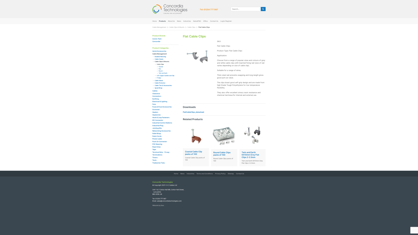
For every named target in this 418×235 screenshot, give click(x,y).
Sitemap (231, 174)
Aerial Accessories (159, 51)
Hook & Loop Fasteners (160, 117)
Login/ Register (226, 21)
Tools (154, 160)
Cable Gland (159, 80)
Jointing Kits (157, 128)
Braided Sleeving (160, 56)
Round (161, 71)
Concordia (156, 41)
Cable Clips (191, 27)
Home (154, 21)
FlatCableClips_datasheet (193, 112)
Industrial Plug (157, 125)
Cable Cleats (159, 59)
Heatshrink (156, 115)
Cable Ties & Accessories (163, 85)
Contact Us (214, 21)
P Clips (159, 78)
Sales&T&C (197, 21)
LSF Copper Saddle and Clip (165, 75)
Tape (154, 149)
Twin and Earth (163, 73)
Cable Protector (160, 83)
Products (162, 21)
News (179, 21)
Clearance (156, 93)
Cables (155, 91)
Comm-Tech (157, 39)
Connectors (156, 96)
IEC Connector (157, 120)
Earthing (155, 99)
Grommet (155, 109)
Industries (187, 21)
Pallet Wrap (156, 133)
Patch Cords (157, 136)
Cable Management (159, 27)
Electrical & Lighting (159, 101)
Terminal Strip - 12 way (160, 152)
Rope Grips (156, 147)
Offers (205, 21)
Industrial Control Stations (162, 123)
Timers (155, 157)
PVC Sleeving (157, 144)
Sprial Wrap (158, 88)
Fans (154, 104)
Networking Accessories (161, 131)
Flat (160, 69)
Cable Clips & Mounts (176, 27)
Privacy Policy (220, 174)
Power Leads (157, 139)
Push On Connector (159, 141)
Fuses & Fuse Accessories (162, 107)
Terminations (157, 155)
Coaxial (161, 66)
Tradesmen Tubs (158, 163)
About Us (171, 21)
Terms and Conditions (204, 174)
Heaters (155, 112)
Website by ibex (158, 205)
